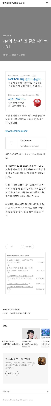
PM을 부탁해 (11, 255)
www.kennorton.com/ (16, 130)
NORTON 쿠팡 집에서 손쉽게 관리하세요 (24, 79)
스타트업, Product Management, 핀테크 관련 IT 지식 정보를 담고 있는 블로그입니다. (20, 365)
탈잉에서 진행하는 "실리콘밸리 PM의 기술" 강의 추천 (20, 261)
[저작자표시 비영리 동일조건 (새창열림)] (37, 247)
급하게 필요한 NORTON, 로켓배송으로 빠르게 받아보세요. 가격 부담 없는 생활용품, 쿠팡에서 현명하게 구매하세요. (25, 84)
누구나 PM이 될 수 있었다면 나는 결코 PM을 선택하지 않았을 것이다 (20, 277)
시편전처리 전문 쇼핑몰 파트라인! (17, 99)
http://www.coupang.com (19, 75)
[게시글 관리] (19, 247)
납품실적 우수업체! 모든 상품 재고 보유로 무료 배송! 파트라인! (17, 104)
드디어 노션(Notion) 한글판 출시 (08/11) (20, 288)
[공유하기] (15, 247)
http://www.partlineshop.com (21, 95)
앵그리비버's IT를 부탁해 (13, 3)
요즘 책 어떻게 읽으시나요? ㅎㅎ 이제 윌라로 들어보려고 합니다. (20, 269)
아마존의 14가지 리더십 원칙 (17, 284)
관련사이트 (6, 392)
